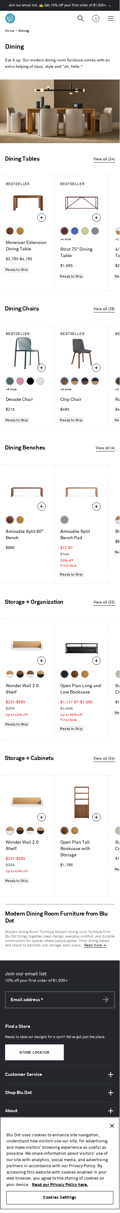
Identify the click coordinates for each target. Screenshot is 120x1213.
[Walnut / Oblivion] (20, 674)
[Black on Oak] (64, 674)
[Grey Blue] (95, 231)
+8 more (11, 389)
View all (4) (105, 448)
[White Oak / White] (10, 674)
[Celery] (85, 231)
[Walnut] (10, 231)
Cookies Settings (59, 1197)
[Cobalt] (75, 231)
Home (10, 30)
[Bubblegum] (20, 381)
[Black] (30, 381)
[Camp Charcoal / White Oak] (75, 381)
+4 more (65, 239)
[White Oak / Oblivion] (40, 674)
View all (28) (104, 309)
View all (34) (104, 758)
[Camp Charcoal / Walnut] (64, 381)
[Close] (112, 1126)
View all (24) (104, 159)
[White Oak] (20, 231)
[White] (40, 381)
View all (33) (104, 602)
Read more (93, 945)
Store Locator (34, 1052)
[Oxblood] (64, 231)
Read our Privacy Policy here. (60, 1185)
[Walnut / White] (30, 674)
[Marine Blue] (10, 381)
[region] (60, 1163)
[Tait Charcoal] (64, 520)
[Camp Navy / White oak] (95, 381)
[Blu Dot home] (10, 18)
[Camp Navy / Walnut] (85, 381)
